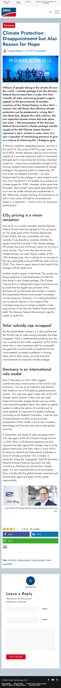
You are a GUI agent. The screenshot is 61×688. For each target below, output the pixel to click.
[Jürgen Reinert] (4, 51)
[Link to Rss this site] (57, 680)
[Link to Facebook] (48, 680)
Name (45, 608)
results (7, 129)
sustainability (8, 564)
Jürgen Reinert (16, 50)
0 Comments (40, 50)
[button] (16, 534)
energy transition (38, 560)
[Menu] (55, 12)
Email (45, 619)
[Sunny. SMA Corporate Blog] (24, 12)
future (48, 560)
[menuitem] (6, 3)
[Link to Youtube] (53, 680)
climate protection (24, 560)
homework (31, 459)
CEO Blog (12, 560)
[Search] (49, 12)
